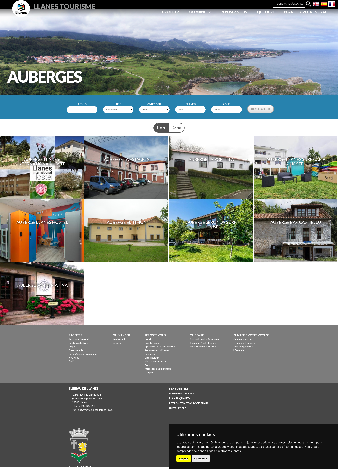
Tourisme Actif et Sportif (203, 342)
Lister (161, 128)
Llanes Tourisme (64, 6)
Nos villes (74, 357)
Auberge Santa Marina (42, 285)
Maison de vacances (156, 361)
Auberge (149, 364)
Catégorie (154, 104)
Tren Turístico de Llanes (203, 346)
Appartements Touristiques (160, 346)
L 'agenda (238, 350)
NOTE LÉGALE (177, 408)
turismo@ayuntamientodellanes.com (93, 409)
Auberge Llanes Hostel (42, 222)
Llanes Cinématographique (83, 353)
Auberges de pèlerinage (158, 368)
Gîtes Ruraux (152, 357)
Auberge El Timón (127, 222)
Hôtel (148, 339)
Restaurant (119, 339)
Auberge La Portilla (211, 159)
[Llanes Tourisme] (21, 12)
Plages (72, 346)
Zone (226, 104)
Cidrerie (117, 342)
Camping (149, 372)
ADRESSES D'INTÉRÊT (182, 393)
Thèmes (190, 104)
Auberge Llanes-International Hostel (42, 161)
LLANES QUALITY (179, 398)
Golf (71, 361)
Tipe (118, 104)
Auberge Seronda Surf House (211, 224)
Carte (177, 128)
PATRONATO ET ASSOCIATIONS (188, 403)
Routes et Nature (78, 342)
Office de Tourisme (244, 342)
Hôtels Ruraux (152, 342)
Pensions (150, 353)
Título (82, 104)
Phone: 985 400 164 (84, 405)
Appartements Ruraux (157, 350)
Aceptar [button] (183, 458)
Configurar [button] (200, 458)
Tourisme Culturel (79, 339)
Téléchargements (243, 346)
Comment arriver (242, 339)
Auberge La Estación (127, 159)
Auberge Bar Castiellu (295, 222)
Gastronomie (76, 350)
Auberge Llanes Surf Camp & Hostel (295, 161)
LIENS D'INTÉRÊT (179, 388)
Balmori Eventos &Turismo (204, 339)
